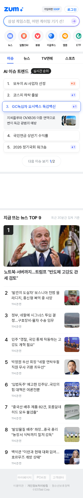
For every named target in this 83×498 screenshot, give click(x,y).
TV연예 (47, 58)
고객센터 (58, 477)
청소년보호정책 (61, 485)
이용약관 (18, 485)
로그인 (72, 9)
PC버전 (41, 477)
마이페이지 (25, 477)
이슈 (10, 58)
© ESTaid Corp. (41, 489)
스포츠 (70, 58)
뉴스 (27, 58)
